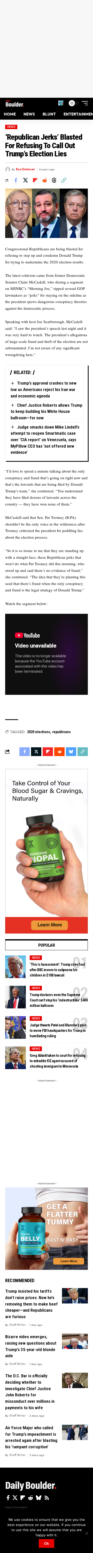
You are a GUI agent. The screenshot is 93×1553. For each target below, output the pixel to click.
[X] (15, 1497)
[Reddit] (30, 1497)
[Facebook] (8, 1497)
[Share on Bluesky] (71, 751)
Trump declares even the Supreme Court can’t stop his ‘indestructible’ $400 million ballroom (59, 1000)
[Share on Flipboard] (34, 180)
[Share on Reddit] (44, 180)
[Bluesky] (38, 1497)
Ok (46, 1543)
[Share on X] (25, 180)
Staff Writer (17, 1325)
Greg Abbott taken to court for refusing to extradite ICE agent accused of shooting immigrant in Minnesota (58, 1060)
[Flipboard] (23, 1497)
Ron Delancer (25, 169)
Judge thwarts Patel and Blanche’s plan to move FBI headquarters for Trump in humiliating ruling (58, 1030)
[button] (61, 103)
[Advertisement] (46, 49)
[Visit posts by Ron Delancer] (7, 169)
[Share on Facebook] (15, 180)
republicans (61, 732)
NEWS (11, 127)
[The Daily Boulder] (15, 103)
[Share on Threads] (54, 180)
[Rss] (47, 1497)
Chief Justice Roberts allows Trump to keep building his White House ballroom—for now (46, 411)
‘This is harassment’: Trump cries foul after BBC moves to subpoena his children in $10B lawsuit (57, 969)
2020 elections (38, 732)
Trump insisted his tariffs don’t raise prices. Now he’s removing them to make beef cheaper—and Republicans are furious (31, 1304)
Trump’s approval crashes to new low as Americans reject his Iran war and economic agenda (43, 389)
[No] (86, 1533)
